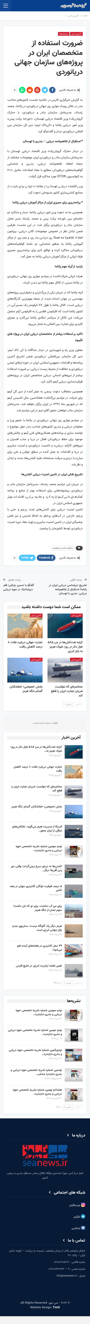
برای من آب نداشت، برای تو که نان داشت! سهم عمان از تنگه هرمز (37, 908)
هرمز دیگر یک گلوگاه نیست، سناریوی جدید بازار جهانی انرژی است (37, 928)
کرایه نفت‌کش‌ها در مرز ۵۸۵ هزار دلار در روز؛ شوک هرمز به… (36, 749)
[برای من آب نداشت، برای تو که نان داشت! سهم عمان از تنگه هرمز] (74, 911)
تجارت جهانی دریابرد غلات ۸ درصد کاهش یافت (37, 769)
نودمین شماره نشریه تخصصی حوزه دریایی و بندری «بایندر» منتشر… (36, 1072)
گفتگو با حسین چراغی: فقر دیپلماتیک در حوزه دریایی (18, 587)
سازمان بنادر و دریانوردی (63, 548)
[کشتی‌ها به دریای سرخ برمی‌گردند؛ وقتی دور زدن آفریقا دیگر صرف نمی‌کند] (74, 871)
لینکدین (76, 1228)
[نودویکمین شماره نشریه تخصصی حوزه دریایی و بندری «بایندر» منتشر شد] (74, 1055)
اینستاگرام (75, 1205)
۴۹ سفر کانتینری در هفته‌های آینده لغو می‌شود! (39, 948)
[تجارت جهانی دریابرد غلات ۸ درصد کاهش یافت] (24, 626)
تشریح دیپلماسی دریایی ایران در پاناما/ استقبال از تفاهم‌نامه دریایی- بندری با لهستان (68, 589)
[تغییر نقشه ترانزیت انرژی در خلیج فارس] (74, 970)
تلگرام (77, 1217)
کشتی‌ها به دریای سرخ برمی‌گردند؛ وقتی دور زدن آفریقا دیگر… (36, 868)
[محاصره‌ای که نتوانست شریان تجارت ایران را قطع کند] (65, 670)
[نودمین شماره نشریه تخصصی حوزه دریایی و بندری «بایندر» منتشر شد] (74, 1075)
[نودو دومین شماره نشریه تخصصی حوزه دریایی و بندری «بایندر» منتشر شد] (74, 1035)
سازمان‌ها (63, 34)
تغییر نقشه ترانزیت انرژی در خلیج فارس (39, 966)
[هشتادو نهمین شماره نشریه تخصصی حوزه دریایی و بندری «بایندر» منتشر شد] (74, 1095)
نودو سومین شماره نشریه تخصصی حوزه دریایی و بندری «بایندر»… (39, 848)
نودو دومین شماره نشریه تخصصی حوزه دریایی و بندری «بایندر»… (35, 1032)
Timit (56, 1307)
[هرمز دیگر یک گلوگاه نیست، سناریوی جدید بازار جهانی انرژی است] (74, 931)
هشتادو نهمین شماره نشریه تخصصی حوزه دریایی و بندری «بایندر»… (37, 1092)
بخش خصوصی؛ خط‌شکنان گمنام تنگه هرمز (36, 806)
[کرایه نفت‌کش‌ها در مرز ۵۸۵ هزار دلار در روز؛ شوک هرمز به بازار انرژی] (65, 626)
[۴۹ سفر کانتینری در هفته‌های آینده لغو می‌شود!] (74, 951)
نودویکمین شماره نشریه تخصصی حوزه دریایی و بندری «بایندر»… (35, 1052)
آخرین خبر (76, 34)
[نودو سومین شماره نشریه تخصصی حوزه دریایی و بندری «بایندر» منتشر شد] (74, 851)
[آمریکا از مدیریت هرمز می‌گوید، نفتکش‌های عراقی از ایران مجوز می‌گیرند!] (74, 831)
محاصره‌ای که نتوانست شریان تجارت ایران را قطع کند (36, 788)
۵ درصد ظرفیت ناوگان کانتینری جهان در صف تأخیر (36, 888)
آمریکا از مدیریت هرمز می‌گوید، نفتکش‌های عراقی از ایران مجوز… (37, 828)
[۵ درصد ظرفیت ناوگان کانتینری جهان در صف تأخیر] (74, 891)
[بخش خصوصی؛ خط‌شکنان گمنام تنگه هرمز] (24, 670)
